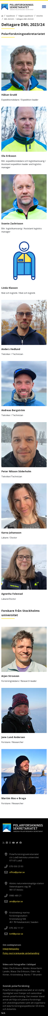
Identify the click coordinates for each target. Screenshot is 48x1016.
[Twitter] (17, 842)
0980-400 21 (15, 895)
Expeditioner (10, 16)
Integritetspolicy (11, 948)
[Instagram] (10, 842)
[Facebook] (20, 842)
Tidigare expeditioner (25, 16)
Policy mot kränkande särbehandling (21, 953)
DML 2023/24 (9, 19)
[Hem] (2, 16)
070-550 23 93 (16, 866)
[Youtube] (13, 842)
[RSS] (4, 842)
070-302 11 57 (16, 927)
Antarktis (39, 16)
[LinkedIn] (7, 842)
